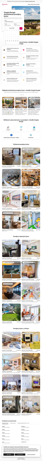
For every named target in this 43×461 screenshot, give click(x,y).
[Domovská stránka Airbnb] (4, 4)
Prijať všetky (9, 454)
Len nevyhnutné (20, 454)
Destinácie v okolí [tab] (5, 423)
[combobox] (13, 21)
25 (7, 40)
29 (15, 40)
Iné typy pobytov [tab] (13, 423)
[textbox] (8, 25)
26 (9, 40)
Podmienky (23, 459)
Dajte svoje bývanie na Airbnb (33, 4)
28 (13, 40)
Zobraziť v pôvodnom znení (30, 1)
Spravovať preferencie (31, 454)
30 (17, 40)
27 (11, 40)
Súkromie (18, 459)
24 (5, 40)
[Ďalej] (23, 95)
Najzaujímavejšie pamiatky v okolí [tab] (23, 423)
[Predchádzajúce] (19, 95)
